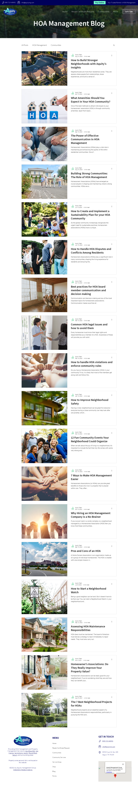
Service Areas (56, 762)
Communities (56, 45)
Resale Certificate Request (59, 748)
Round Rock (33, 753)
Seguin (14, 755)
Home (54, 743)
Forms (54, 776)
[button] (115, 11)
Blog (53, 771)
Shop (54, 767)
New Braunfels (30, 751)
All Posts (25, 45)
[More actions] (112, 55)
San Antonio (18, 753)
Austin (26, 753)
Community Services (59, 757)
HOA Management (39, 45)
